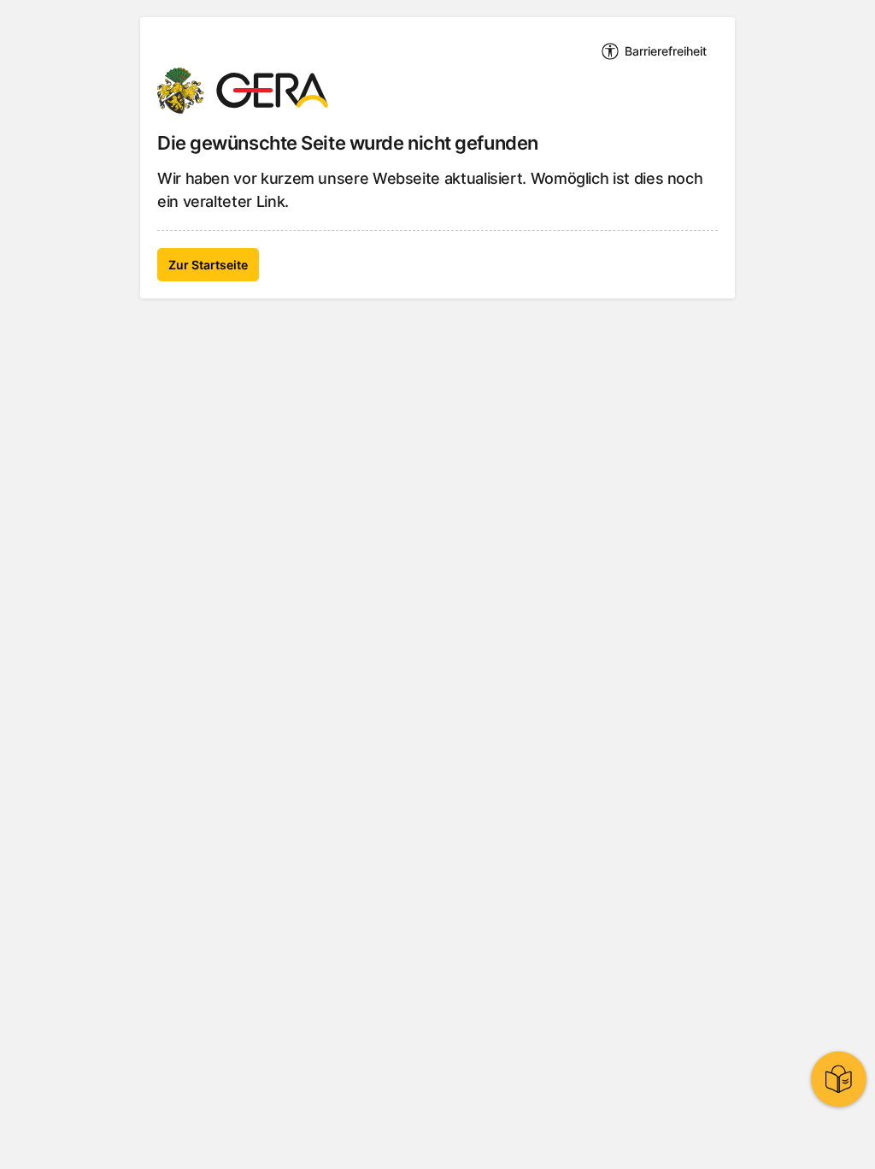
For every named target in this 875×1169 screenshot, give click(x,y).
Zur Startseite (208, 264)
